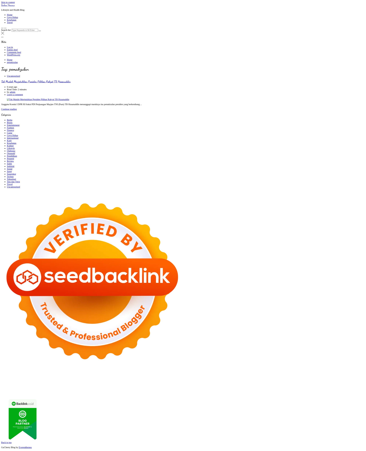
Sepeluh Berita (268, 394)
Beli (236, 391)
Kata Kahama (31, 379)
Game (9, 133)
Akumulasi (179, 391)
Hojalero (71, 381)
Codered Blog (55, 384)
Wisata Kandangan (221, 389)
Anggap (349, 391)
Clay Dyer (145, 386)
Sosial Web (345, 389)
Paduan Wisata (42, 391)
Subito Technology (133, 376)
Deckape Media (85, 386)
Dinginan (75, 394)
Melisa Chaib (131, 379)
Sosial (9, 169)
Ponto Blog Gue (133, 384)
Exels (207, 381)
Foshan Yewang (8, 5)
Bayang (230, 391)
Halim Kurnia (70, 391)
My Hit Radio (251, 379)
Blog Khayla (207, 389)
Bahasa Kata (322, 394)
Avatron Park (338, 376)
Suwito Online (40, 389)
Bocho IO (135, 386)
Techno (10, 176)
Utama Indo (277, 379)
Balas (223, 391)
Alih (166, 391)
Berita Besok (333, 389)
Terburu (285, 391)
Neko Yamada (161, 376)
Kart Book (215, 381)
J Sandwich (195, 386)
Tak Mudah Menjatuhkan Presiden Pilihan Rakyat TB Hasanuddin (36, 81)
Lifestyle (11, 148)
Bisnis (9, 122)
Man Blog (22, 389)
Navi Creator (53, 389)
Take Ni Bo (211, 376)
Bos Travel (307, 386)
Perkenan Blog (231, 394)
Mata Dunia (318, 386)
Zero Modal (199, 376)
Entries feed (12, 50)
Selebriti (10, 166)
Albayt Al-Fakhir (313, 376)
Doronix (80, 376)
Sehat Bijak (113, 391)
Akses (342, 391)
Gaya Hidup (12, 17)
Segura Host (311, 381)
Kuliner (10, 146)
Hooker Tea (334, 381)
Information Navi (269, 386)
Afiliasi (131, 391)
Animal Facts (16, 386)
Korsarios (219, 384)
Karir (9, 140)
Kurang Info (270, 389)
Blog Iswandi (194, 389)
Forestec (154, 386)
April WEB (213, 379)
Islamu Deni (86, 379)
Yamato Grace (73, 379)
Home (9, 15)
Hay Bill (162, 386)
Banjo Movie (124, 386)
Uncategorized (13, 76)
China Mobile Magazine (174, 381)
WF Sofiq (110, 381)
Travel (10, 22)
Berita (9, 120)
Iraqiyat (76, 384)
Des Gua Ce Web (222, 386)
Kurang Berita (282, 389)
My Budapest (99, 386)
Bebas (256, 391)
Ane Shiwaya (20, 384)
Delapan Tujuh (38, 376)
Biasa (271, 391)
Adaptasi (145, 391)
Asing (201, 391)
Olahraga (11, 151)
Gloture (224, 381)
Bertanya (123, 391)
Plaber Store (188, 376)
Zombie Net (43, 381)
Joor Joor (121, 384)
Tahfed (4, 389)
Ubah (24, 394)
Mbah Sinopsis (179, 379)
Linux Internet (207, 386)
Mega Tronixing (298, 381)
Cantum (299, 391)
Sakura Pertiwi (56, 391)
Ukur (37, 394)
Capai (11, 394)
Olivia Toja (120, 379)
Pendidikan (12, 156)
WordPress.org (13, 55)
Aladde (233, 379)
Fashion (10, 128)
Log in (10, 47)
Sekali (144, 394)
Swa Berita (109, 379)
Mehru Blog (97, 379)
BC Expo (145, 384)
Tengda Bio (323, 381)
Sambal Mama (264, 379)
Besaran (93, 394)
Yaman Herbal (46, 386)
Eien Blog (94, 381)
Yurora (141, 379)
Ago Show (146, 381)
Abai (156, 391)
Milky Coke (339, 384)
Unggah (17, 394)
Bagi (212, 391)
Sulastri (23, 381)
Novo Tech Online (57, 381)
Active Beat (58, 386)
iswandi (73, 389)
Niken (30, 389)
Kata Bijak (161, 379)
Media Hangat (309, 394)
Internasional (12, 138)
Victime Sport (307, 384)
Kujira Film (352, 381)
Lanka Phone (70, 376)
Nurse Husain (13, 381)
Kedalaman (103, 394)
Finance (10, 130)
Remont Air (172, 386)
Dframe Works (235, 376)
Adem (326, 391)
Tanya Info (297, 394)
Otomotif (11, 153)
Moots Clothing (347, 379)
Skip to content (8, 2)
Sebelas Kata (17, 391)
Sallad (102, 381)
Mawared (209, 384)
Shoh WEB (32, 381)
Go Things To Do (239, 386)
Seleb (9, 164)
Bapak (68, 394)
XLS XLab (34, 386)
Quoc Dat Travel (297, 376)
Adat (151, 391)
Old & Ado (350, 384)
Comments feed (14, 52)
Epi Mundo (19, 379)
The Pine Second (282, 381)
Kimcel (60, 376)
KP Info (286, 379)
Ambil (171, 391)
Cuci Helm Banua (126, 389)
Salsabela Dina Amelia (253, 389)
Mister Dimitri (121, 381)
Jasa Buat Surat (332, 379)
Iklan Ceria (52, 379)
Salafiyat (42, 379)
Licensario (256, 384)
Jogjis (189, 379)
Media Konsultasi (284, 394)
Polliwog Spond (117, 376)
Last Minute (229, 384)
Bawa (241, 391)
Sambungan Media (176, 394)
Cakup (307, 391)
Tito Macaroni (254, 386)
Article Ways (156, 384)
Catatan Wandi (153, 389)
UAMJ (25, 386)
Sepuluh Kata (205, 394)
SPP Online (233, 381)
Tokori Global (71, 386)
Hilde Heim (247, 376)
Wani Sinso (224, 379)
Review (10, 161)
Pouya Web (32, 384)
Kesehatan (11, 20)
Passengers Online (281, 376)
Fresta (205, 379)
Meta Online (150, 379)
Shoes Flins (94, 384)
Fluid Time (67, 384)
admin (12, 92)
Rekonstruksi (135, 381)
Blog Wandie (237, 389)
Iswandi (114, 389)
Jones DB (281, 386)
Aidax (293, 379)
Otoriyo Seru (327, 384)
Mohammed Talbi (108, 384)
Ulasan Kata (46, 394)
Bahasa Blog (244, 394)
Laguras (201, 381)
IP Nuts (317, 384)
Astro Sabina (350, 376)
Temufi (343, 381)
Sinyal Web (309, 389)
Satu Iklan (5, 391)
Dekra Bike (167, 384)
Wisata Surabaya (294, 386)
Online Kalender (180, 384)
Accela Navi (222, 376)
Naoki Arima (183, 386)
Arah (207, 391)
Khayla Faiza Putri (101, 389)
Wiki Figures (148, 376)
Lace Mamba (103, 376)
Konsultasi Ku (191, 394)
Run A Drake (112, 386)
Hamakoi (320, 379)
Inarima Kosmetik (243, 384)
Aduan (313, 391)
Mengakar (334, 391)
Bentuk (278, 391)
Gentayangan (58, 394)
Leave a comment (15, 94)
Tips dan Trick (13, 182)
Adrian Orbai (257, 381)
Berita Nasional (297, 389)
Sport (9, 171)
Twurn (11, 379)
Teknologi (11, 179)
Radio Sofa (65, 389)
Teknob (327, 386)
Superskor (11, 174)
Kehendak (152, 394)
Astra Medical (294, 384)
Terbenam (248, 391)
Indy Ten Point (269, 384)
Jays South (197, 379)
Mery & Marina (82, 381)
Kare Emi (9, 384)
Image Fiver (51, 376)
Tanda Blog (256, 394)
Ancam (188, 391)
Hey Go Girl (91, 376)
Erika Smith (269, 381)
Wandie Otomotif (180, 389)
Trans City (336, 386)
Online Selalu (29, 391)
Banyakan (84, 394)
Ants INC (267, 376)
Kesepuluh (162, 394)
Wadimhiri (258, 376)
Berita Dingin (218, 394)
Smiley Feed (245, 381)
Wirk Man (12, 389)
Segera (138, 394)
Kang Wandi (166, 389)
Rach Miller (191, 381)
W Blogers (62, 379)
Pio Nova (84, 384)
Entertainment (13, 125)
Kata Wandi (140, 389)
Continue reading (9, 109)
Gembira (121, 394)
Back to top (6, 442)
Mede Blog (43, 384)
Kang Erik (346, 386)
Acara (137, 391)
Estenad (312, 379)
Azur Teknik (25, 376)
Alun (161, 391)
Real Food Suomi (197, 384)
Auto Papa (326, 376)
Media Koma (321, 389)
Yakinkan (130, 394)
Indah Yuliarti (93, 391)
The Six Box (282, 384)
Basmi (217, 391)
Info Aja (104, 391)
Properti (10, 158)
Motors (4, 376)
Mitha (169, 379)
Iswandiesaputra (85, 389)
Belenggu (264, 391)
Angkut (195, 391)
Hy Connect (302, 379)
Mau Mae (355, 386)
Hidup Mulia (157, 381)
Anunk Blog (13, 376)
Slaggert (241, 379)
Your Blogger (356, 389)
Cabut (292, 391)
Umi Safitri (82, 391)
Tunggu (31, 394)
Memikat (113, 394)
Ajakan (320, 391)
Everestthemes (25, 447)
